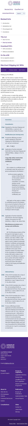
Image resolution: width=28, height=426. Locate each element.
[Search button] (24, 13)
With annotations (7, 48)
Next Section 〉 (22, 70)
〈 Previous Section (12, 70)
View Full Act (6, 39)
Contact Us (18, 407)
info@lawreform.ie (9, 363)
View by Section (7, 42)
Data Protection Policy (22, 423)
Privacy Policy (12, 423)
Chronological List (7, 29)
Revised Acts (18, 377)
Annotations (5, 32)
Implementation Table (21, 396)
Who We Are (4, 392)
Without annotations (8, 51)
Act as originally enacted (8, 58)
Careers (3, 400)
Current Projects (5, 373)
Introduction (5, 23)
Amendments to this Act (8, 61)
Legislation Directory (20, 374)
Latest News (18, 409)
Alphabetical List (6, 26)
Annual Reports (19, 398)
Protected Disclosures (6, 398)
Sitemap (17, 412)
